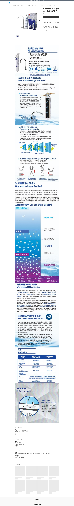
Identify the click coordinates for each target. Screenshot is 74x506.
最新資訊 (29, 5)
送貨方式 (26, 5)
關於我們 (41, 5)
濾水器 (46, 30)
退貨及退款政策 (49, 5)
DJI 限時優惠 (14, 5)
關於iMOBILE (37, 5)
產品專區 (18, 5)
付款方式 (33, 5)
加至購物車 (50, 17)
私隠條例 (45, 5)
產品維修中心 (54, 5)
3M (43, 30)
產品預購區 (22, 5)
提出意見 (40, 504)
